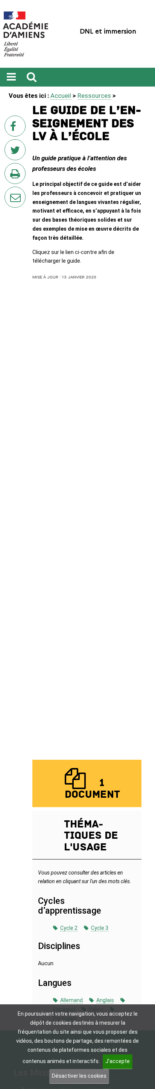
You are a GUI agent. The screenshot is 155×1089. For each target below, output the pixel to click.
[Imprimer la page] (16, 176)
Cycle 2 (69, 928)
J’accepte (117, 1061)
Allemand (71, 1000)
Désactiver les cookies (79, 1076)
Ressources (94, 95)
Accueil (60, 95)
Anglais (105, 1000)
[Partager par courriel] (10, 192)
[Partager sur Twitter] (16, 152)
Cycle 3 (99, 928)
